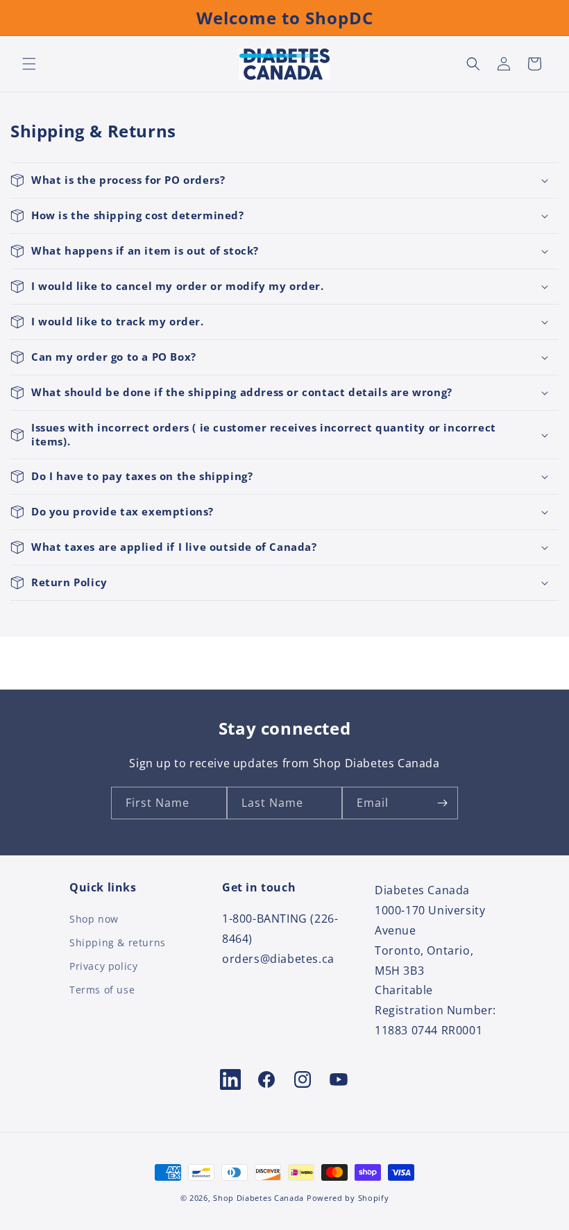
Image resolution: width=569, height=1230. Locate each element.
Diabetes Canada (422, 890)
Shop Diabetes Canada (258, 1198)
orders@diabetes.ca (278, 958)
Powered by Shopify (348, 1198)
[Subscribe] (442, 803)
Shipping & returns (117, 942)
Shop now (94, 919)
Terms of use (102, 989)
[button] (29, 64)
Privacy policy (103, 966)
